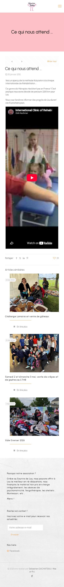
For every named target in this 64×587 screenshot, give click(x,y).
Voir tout (53, 61)
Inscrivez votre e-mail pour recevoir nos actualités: (28, 517)
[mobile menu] (59, 6)
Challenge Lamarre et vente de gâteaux (27, 316)
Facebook (15, 551)
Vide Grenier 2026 (15, 440)
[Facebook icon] (32, 576)
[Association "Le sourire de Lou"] (32, 6)
